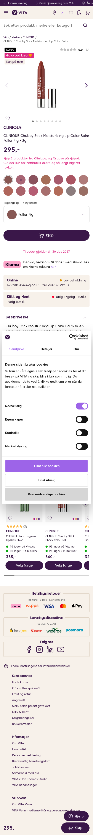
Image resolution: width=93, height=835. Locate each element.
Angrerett (18, 700)
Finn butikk (19, 749)
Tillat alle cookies (46, 466)
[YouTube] (60, 649)
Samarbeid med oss (25, 773)
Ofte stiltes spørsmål (26, 688)
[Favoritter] (71, 12)
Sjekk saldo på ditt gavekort (31, 706)
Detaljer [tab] (47, 349)
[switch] (82, 419)
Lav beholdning (75, 280)
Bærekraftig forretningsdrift (31, 761)
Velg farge (24, 565)
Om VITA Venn (22, 804)
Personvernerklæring (26, 755)
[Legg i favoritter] (7, 118)
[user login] (62, 12)
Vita (6, 37)
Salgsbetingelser (23, 717)
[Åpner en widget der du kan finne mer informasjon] (76, 816)
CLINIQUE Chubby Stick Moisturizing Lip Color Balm (35, 41)
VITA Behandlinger (24, 785)
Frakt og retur (21, 694)
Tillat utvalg (46, 480)
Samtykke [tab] (16, 349)
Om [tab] (76, 349)
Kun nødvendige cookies (46, 494)
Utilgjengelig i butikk (71, 297)
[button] (85, 25)
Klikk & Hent (20, 712)
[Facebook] (28, 649)
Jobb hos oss (20, 767)
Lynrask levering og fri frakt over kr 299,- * (38, 285)
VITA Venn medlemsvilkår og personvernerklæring (46, 810)
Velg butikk (16, 301)
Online (12, 280)
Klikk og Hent (18, 297)
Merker (15, 37)
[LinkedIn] (50, 649)
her (53, 266)
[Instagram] (39, 649)
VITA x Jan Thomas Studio (29, 779)
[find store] (54, 12)
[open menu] (6, 12)
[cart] (87, 12)
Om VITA (18, 743)
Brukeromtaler (22, 724)
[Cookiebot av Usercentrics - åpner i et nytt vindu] (69, 337)
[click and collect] (79, 12)
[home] (19, 12)
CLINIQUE (28, 37)
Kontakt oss (20, 682)
